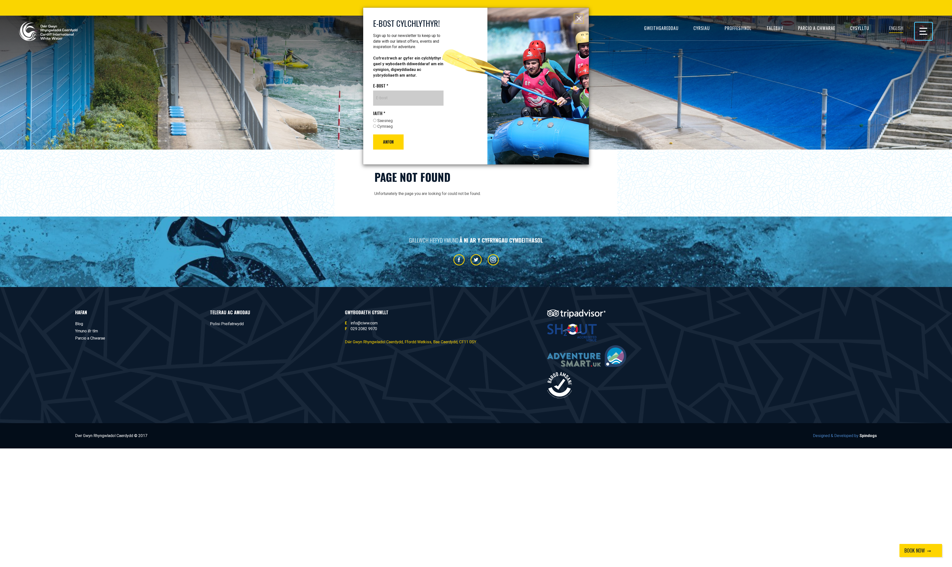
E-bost (380, 86)
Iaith (379, 113)
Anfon (388, 142)
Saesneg (384, 120)
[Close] (579, 19)
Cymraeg (384, 126)
